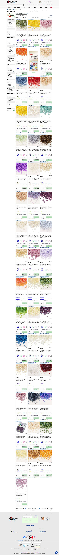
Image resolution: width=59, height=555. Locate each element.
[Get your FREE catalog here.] (34, 61)
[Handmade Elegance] (28, 1)
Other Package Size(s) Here (20, 46)
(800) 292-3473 (42, 540)
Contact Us (12, 531)
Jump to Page (44, 508)
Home (7, 9)
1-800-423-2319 (29, 527)
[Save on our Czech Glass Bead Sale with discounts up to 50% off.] (11, 15)
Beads (10, 9)
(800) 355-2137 (32, 540)
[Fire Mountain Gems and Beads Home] (12, 1)
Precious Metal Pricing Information (30, 530)
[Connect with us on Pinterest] (32, 537)
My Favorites (50, 4)
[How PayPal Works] (38, 546)
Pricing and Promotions (28, 531)
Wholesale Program (36, 4)
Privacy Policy (27, 532)
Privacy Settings (42, 528)
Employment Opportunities (14, 532)
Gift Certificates (29, 4)
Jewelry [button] (40, 7)
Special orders (42, 532)
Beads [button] (9, 7)
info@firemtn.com (20, 540)
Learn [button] (46, 7)
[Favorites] (17, 44)
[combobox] (15, 5)
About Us (11, 530)
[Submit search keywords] (23, 5)
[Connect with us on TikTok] (30, 537)
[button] (26, 545)
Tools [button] (24, 7)
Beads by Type (14, 9)
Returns (41, 530)
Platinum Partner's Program (29, 528)
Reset (27, 13)
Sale (51, 7)
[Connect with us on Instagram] (35, 537)
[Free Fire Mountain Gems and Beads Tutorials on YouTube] (27, 537)
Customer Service (29, 525)
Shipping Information (43, 531)
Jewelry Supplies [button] (16, 7)
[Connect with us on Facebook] (24, 537)
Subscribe (35, 517)
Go (13, 110)
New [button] (35, 7)
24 (22, 508)
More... (14, 35)
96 (25, 17)
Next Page (50, 15)
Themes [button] (29, 7)
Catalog (12, 528)
